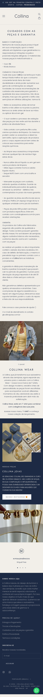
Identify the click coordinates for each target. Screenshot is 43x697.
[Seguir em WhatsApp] (10, 672)
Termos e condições (11, 638)
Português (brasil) (20, 679)
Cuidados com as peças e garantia (17, 630)
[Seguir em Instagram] (3, 672)
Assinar (10, 663)
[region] (21, 555)
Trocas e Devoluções (11, 626)
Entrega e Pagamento (11, 622)
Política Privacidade (10, 634)
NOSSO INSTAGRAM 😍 (17, 497)
